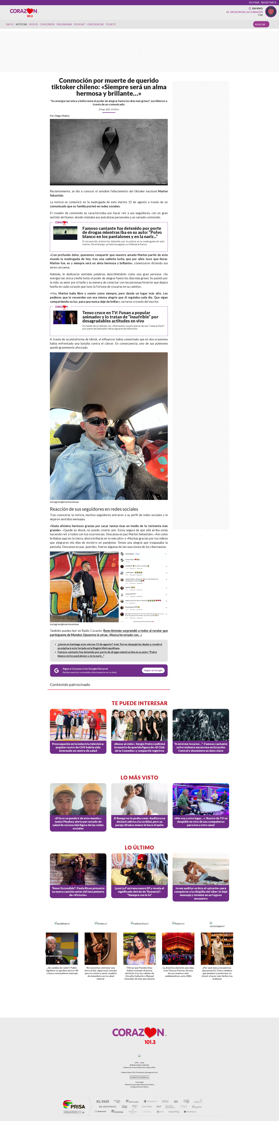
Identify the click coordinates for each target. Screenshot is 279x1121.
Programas (64, 24)
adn (185, 1102)
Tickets (111, 24)
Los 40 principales (118, 1102)
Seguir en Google (153, 670)
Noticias (21, 24)
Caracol (197, 1102)
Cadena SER (164, 1102)
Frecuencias (95, 24)
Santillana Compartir (150, 1102)
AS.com (174, 1102)
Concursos (47, 24)
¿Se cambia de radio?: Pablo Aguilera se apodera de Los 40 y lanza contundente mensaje (62, 970)
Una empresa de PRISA (74, 1104)
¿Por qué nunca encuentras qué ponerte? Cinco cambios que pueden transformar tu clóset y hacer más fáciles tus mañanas (217, 973)
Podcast (79, 24)
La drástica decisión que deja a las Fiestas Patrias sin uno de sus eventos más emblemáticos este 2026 (178, 971)
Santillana (133, 1102)
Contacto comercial (139, 1077)
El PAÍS (102, 1102)
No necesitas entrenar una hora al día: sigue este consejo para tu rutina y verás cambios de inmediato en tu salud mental (101, 973)
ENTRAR (254, 2)
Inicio (10, 24)
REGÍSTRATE (268, 2)
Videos (33, 24)
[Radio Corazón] (24, 12)
